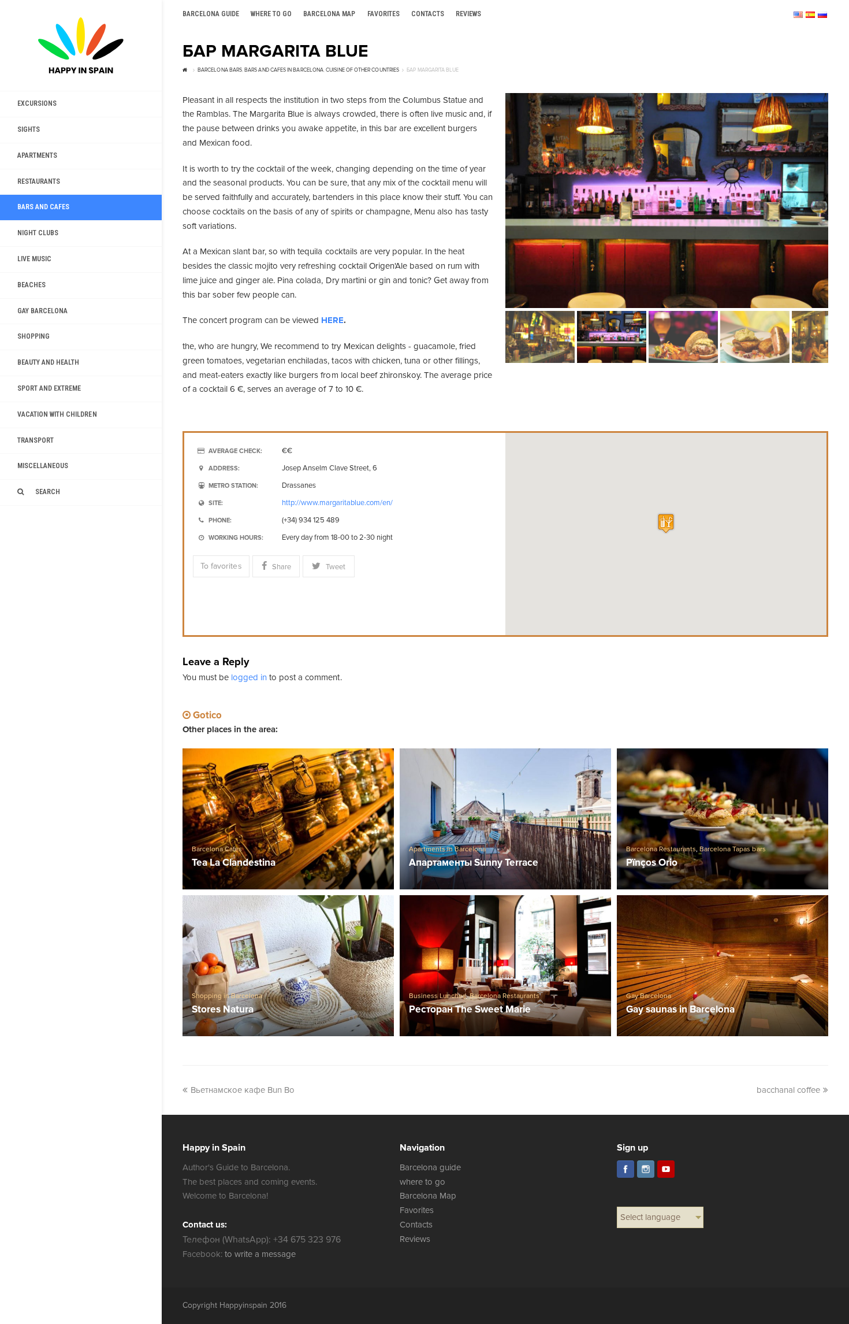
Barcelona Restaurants (661, 849)
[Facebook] (625, 1169)
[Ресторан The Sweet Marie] (505, 965)
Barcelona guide (430, 1167)
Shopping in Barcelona (227, 996)
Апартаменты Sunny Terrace (474, 863)
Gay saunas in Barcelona (680, 1009)
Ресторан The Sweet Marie (470, 1009)
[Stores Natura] (288, 965)
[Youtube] (666, 1169)
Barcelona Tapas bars (732, 849)
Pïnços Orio (651, 863)
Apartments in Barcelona (447, 849)
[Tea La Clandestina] (288, 818)
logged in (249, 677)
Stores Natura (223, 1009)
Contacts (416, 1224)
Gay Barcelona (648, 996)
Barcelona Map (428, 1196)
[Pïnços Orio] (722, 818)
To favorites (220, 566)
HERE (332, 320)
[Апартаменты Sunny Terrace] (505, 818)
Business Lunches (437, 996)
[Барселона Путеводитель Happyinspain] (80, 45)
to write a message (260, 1254)
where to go (422, 1182)
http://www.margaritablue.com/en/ (337, 502)
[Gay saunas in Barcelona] (722, 965)
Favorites (417, 1210)
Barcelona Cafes (217, 849)
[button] (666, 523)
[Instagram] (645, 1169)
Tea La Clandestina (233, 863)
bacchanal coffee (788, 1090)
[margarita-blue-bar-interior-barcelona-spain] (666, 201)
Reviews (415, 1239)
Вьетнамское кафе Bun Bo (243, 1090)
